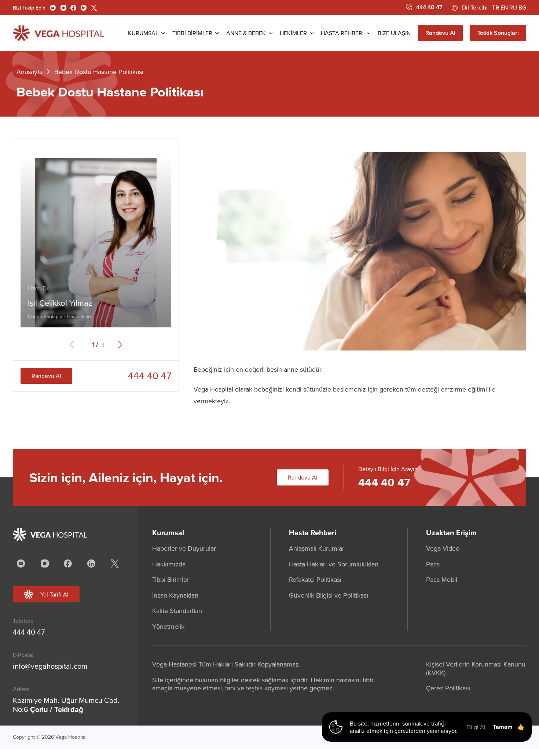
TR (495, 7)
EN (504, 7)
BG (522, 7)
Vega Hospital (71, 737)
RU (513, 7)
